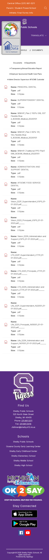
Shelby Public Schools (23, 442)
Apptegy (29, 557)
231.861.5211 (26, 420)
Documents (37, 50)
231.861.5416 (25, 424)
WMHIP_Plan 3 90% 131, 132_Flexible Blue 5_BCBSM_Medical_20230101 (25, 135)
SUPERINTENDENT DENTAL (30, 100)
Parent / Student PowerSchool (21, 8)
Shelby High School (23, 465)
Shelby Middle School (23, 460)
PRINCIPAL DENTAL (26, 87)
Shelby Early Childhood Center (23, 451)
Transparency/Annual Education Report (26, 68)
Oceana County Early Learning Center (23, 446)
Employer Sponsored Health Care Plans (26, 74)
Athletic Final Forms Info (21, 13)
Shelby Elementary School (23, 456)
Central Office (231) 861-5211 (21, 3)
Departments (31, 63)
